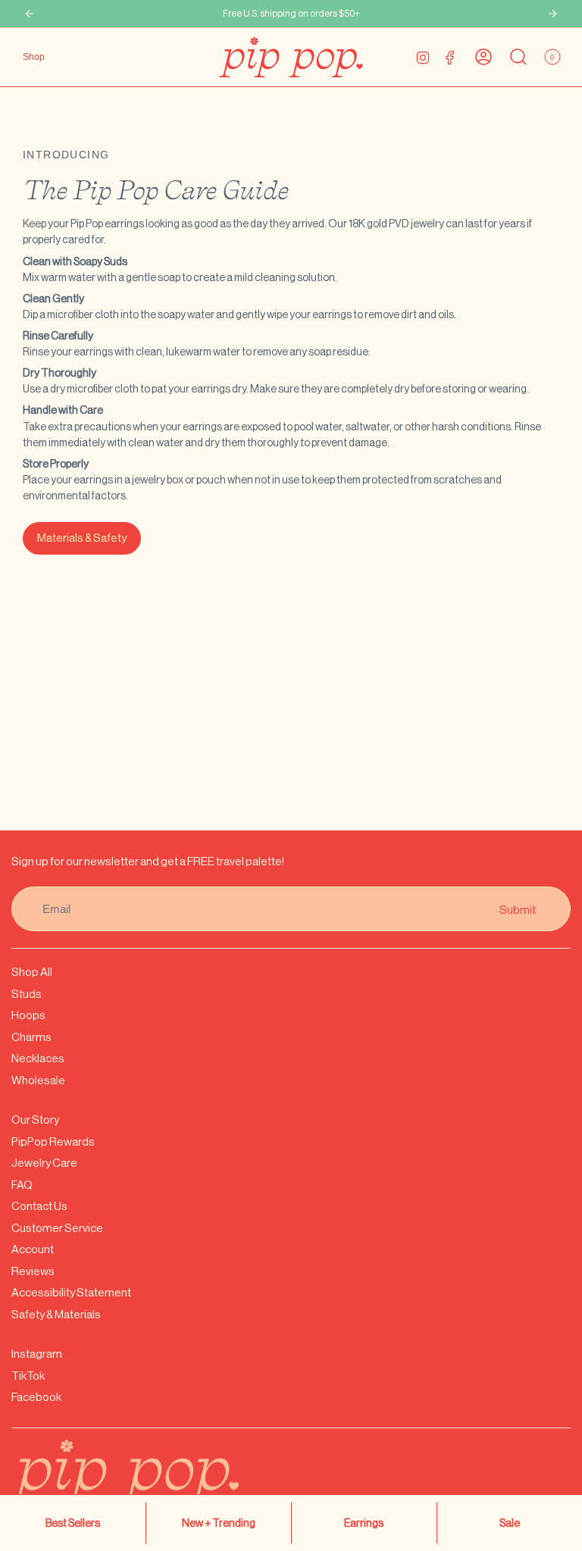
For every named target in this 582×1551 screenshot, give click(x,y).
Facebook (36, 1396)
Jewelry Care (44, 1162)
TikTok (28, 1375)
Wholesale (38, 1080)
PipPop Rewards (53, 1141)
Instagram (36, 1353)
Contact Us (39, 1205)
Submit (517, 908)
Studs (26, 993)
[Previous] (29, 13)
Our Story (35, 1119)
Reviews (33, 1271)
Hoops (28, 1014)
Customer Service (57, 1227)
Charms (31, 1036)
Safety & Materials (56, 1314)
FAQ (22, 1184)
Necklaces (37, 1058)
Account (32, 1249)
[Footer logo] (162, 1482)
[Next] (552, 13)
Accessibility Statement (71, 1292)
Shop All (31, 971)
